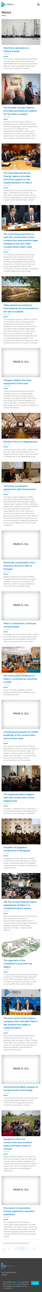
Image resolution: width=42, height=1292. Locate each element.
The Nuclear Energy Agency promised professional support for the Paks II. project (20, 110)
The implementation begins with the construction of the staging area (19, 797)
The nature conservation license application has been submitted (19, 1211)
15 (16, 1248)
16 (21, 1248)
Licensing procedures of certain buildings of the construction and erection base (21, 735)
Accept (35, 1283)
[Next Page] (4, 1252)
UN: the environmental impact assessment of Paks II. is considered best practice (20, 905)
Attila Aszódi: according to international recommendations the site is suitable (21, 308)
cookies (19, 1282)
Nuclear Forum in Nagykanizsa (20, 441)
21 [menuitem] (34, 1248)
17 (26, 1248)
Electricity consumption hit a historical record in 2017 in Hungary (19, 565)
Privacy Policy (12, 1284)
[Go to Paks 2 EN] (11, 4)
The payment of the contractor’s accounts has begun (18, 963)
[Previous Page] (4, 1248)
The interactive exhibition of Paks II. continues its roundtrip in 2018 (20, 678)
